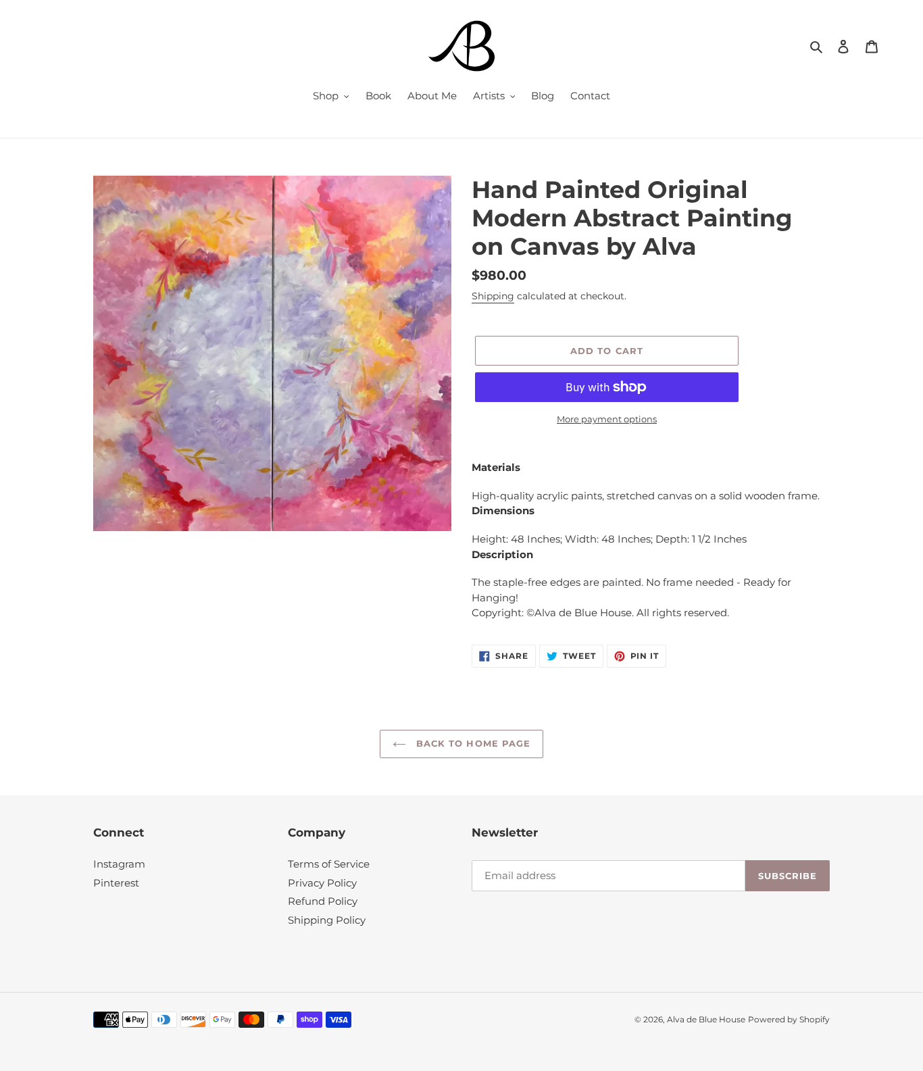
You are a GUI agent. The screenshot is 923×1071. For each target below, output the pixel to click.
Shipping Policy (327, 920)
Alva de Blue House (706, 1019)
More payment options (607, 419)
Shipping (493, 296)
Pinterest (116, 882)
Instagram (119, 863)
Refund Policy (322, 901)
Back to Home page (471, 743)
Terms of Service (329, 863)
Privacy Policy (322, 882)
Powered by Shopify (789, 1019)
